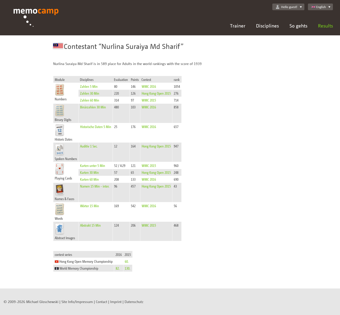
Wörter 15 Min (89, 205)
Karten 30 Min (89, 172)
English (321, 7)
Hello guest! (289, 7)
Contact (101, 301)
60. (127, 261)
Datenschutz (134, 301)
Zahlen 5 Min (89, 86)
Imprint (116, 301)
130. (127, 268)
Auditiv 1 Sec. (89, 146)
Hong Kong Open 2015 (156, 93)
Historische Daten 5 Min (95, 126)
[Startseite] (36, 22)
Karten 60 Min (89, 179)
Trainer (237, 26)
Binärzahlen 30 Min (93, 107)
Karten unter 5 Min (92, 165)
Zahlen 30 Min (89, 93)
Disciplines (267, 26)
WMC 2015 (149, 100)
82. (118, 268)
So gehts (298, 26)
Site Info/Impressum (77, 301)
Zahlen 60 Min (89, 100)
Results (325, 26)
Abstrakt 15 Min (90, 225)
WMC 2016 (149, 86)
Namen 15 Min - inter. (94, 186)
